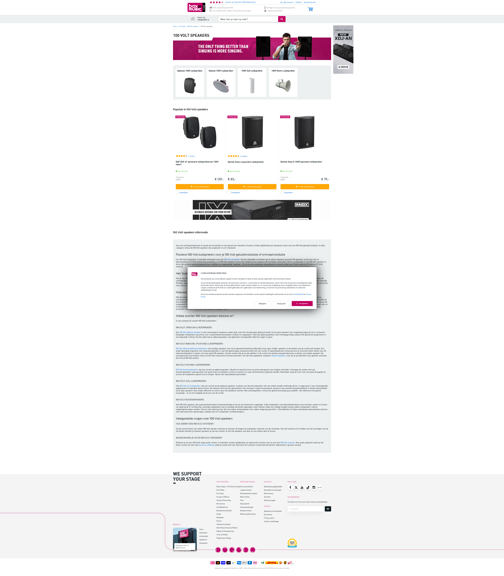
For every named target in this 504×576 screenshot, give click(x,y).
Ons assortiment (246, 486)
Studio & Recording (223, 500)
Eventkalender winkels (248, 493)
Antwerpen (203, 543)
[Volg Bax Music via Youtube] (302, 487)
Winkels (298, 2)
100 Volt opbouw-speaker (190, 332)
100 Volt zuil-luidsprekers (190, 386)
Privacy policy (269, 518)
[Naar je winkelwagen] (310, 8)
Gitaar (218, 514)
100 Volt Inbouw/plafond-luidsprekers (192, 348)
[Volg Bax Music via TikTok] (308, 487)
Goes (201, 529)
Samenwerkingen (246, 507)
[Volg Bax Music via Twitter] (296, 487)
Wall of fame (245, 497)
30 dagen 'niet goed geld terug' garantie (281, 8)
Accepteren (303, 303)
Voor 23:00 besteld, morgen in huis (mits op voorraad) (231, 11)
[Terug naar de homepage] (192, 18)
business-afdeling (206, 445)
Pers (242, 500)
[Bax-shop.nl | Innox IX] (252, 212)
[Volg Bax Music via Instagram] (314, 487)
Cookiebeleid (298, 294)
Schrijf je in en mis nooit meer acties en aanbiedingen (307, 502)
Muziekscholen (246, 510)
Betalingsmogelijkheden (273, 486)
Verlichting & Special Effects (227, 528)
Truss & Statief (222, 534)
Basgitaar (220, 517)
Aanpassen (281, 304)
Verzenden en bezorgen (272, 490)
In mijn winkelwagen (201, 187)
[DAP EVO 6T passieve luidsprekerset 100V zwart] (199, 133)
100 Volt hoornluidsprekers (187, 369)
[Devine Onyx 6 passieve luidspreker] (252, 133)
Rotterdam (203, 533)
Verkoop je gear (270, 500)
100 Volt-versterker (232, 259)
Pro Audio (220, 493)
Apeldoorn (203, 539)
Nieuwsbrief (244, 504)
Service (268, 482)
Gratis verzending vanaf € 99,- (223, 8)
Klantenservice (310, 2)
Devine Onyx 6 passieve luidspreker (246, 161)
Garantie (267, 497)
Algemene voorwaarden (273, 511)
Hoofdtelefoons (222, 507)
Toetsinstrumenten (223, 524)
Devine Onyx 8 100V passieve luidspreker (301, 161)
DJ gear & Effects (222, 497)
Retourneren (268, 493)
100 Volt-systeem (288, 442)
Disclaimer (268, 514)
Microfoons (220, 504)
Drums (218, 521)
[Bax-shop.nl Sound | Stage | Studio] (196, 7)
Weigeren (262, 304)
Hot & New (220, 490)
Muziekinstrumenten (224, 510)
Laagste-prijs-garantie (274, 11)
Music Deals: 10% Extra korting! (228, 486)
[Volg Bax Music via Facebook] (290, 487)
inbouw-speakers (278, 355)
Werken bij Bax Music (248, 514)
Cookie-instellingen (271, 521)
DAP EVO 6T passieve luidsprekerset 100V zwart (197, 163)
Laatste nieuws (246, 490)
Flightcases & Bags (223, 538)
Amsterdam (203, 536)
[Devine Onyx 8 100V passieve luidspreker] (305, 133)
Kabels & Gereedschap (225, 531)
